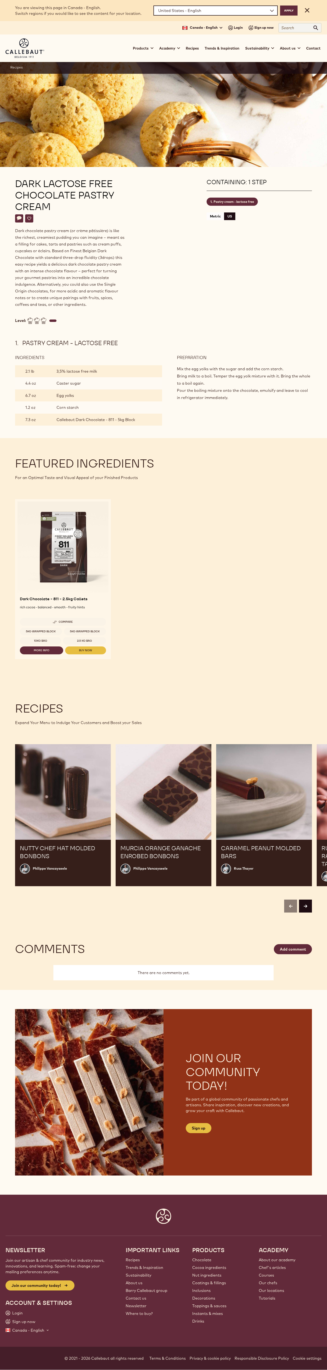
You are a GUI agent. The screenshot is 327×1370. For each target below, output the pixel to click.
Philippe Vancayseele (50, 868)
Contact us (136, 1298)
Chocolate (201, 1259)
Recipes (192, 48)
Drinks (198, 1321)
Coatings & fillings (209, 1282)
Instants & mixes (207, 1313)
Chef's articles (272, 1267)
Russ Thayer (244, 868)
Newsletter (136, 1305)
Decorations (203, 1298)
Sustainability (138, 1275)
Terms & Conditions (167, 1358)
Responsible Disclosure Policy (262, 1358)
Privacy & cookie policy (210, 1358)
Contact (313, 48)
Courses (266, 1275)
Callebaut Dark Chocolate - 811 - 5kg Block (95, 419)
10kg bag (40, 640)
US (229, 216)
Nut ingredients (206, 1275)
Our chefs (268, 1282)
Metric (215, 216)
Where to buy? (139, 1313)
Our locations (271, 1290)
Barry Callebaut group (146, 1290)
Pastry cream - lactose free (234, 202)
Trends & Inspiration (222, 48)
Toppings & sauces (209, 1305)
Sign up (198, 1128)
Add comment (293, 949)
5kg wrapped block (41, 631)
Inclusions (201, 1290)
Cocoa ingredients (209, 1267)
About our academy (277, 1259)
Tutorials (267, 1298)
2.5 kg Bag (84, 640)
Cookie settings (307, 1358)
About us (134, 1282)
